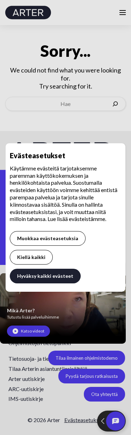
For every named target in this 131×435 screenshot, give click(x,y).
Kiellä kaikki (31, 257)
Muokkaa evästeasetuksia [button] (47, 238)
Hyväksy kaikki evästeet (45, 276)
